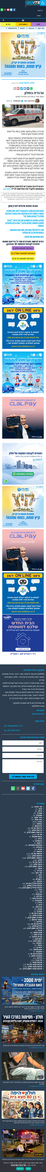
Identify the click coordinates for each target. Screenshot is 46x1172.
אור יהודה (38, 806)
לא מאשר (20, 1169)
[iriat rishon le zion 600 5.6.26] (23, 76)
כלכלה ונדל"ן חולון (34, 885)
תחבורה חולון (36, 956)
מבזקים (39, 894)
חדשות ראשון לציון (34, 858)
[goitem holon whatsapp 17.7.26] (23, 484)
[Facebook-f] (14, 9)
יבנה (40, 875)
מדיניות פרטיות (38, 714)
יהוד (40, 877)
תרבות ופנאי (37, 962)
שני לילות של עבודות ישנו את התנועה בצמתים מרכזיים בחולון (27, 231)
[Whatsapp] (2, 9)
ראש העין (38, 938)
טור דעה (39, 872)
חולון (38, 24)
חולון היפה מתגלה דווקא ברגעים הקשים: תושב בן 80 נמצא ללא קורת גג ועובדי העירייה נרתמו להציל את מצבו (23, 1122)
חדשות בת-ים (36, 853)
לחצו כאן (6, 189)
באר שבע (38, 819)
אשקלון (39, 815)
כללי (40, 889)
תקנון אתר (40, 710)
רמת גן (39, 947)
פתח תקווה (37, 932)
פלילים (39, 921)
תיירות (39, 958)
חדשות (39, 851)
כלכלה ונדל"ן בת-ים (34, 883)
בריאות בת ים (36, 828)
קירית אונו (38, 934)
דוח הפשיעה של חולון (34, 236)
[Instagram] (5, 9)
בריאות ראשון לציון (34, 832)
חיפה (40, 868)
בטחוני (39, 823)
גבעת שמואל (37, 836)
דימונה (39, 843)
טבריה (39, 870)
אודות (39, 16)
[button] (43, 3)
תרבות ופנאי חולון (35, 966)
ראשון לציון (23, 24)
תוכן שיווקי (37, 949)
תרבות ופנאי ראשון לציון (32, 968)
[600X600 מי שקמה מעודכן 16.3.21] (23, 348)
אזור (40, 809)
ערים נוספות (12, 28)
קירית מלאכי (37, 936)
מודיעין (39, 896)
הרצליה (39, 847)
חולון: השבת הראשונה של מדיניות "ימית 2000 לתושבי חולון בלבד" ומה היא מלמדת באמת (24, 223)
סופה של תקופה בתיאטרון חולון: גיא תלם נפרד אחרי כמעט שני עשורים (23, 1083)
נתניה (40, 909)
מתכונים (38, 900)
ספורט (39, 911)
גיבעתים (38, 840)
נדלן (40, 904)
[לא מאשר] (42, 1166)
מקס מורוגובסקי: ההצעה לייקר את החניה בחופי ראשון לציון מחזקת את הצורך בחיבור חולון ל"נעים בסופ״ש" (24, 213)
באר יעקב (41, 28)
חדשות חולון (24, 83)
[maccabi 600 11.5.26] (23, 655)
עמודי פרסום (37, 919)
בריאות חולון (37, 830)
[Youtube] (8, 9)
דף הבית (40, 10)
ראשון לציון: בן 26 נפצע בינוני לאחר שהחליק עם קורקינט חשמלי (23, 1159)
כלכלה (39, 881)
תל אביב (38, 960)
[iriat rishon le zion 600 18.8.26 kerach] (23, 304)
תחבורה (39, 951)
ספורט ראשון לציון (35, 917)
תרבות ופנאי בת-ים (34, 964)
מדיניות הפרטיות (18, 1165)
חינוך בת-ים (37, 862)
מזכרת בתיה (37, 898)
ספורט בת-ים (37, 913)
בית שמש (38, 826)
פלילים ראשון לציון (34, 928)
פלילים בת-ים (36, 924)
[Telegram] (11, 9)
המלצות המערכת (35, 845)
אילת (40, 811)
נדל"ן (40, 902)
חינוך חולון (38, 864)
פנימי (40, 930)
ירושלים (39, 879)
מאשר (28, 1169)
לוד (40, 892)
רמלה (40, 945)
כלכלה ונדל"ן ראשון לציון (32, 887)
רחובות (22, 28)
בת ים (8, 24)
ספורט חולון (37, 915)
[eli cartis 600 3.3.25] (23, 438)
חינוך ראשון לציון (35, 866)
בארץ (40, 821)
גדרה (40, 838)
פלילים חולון (37, 926)
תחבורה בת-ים (36, 953)
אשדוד (39, 813)
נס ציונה (31, 28)
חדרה (40, 849)
